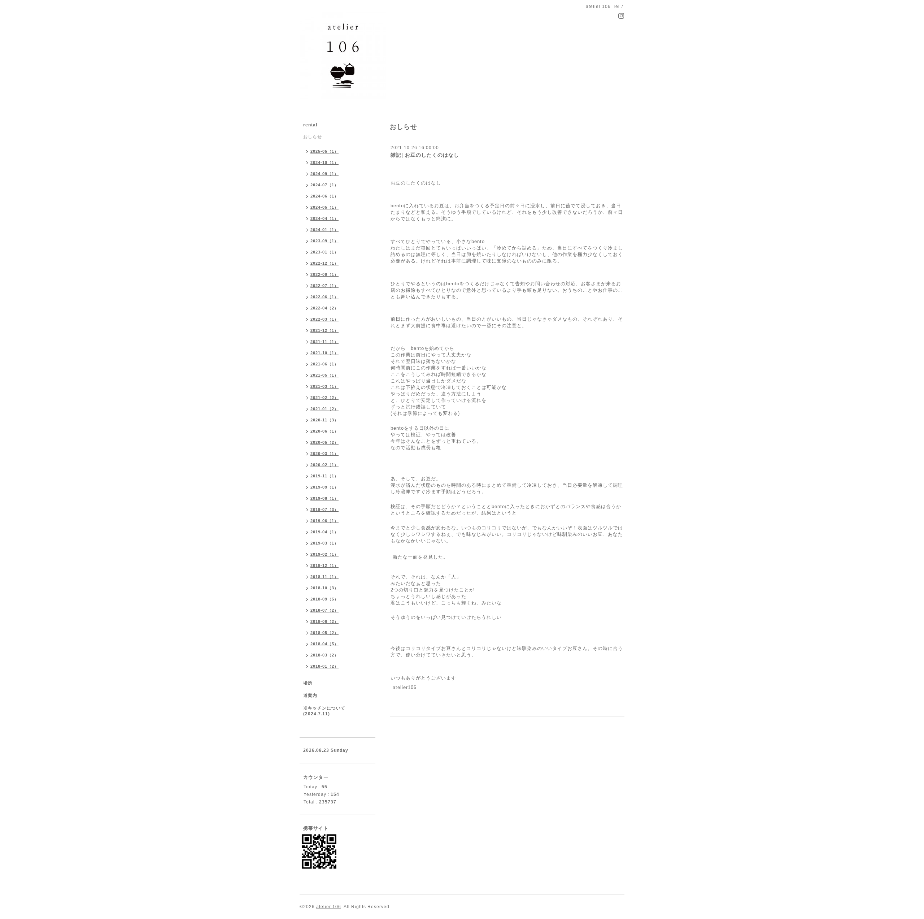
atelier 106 (328, 906)
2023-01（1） (324, 252)
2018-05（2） (324, 632)
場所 (308, 682)
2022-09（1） (324, 274)
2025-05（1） (324, 151)
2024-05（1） (324, 207)
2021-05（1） (324, 375)
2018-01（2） (324, 666)
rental (310, 124)
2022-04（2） (324, 308)
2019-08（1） (324, 498)
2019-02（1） (324, 554)
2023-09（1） (324, 241)
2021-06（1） (324, 364)
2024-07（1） (324, 185)
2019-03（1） (324, 543)
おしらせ (312, 136)
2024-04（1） (324, 218)
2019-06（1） (324, 521)
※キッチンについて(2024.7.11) (324, 711)
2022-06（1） (324, 297)
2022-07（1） (324, 285)
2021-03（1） (324, 386)
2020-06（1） (324, 431)
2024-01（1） (324, 229)
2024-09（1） (324, 174)
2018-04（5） (324, 644)
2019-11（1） (324, 476)
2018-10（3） (324, 588)
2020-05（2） (324, 442)
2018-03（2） (324, 655)
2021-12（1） (324, 330)
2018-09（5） (324, 599)
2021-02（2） (324, 397)
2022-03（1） (324, 319)
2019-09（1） (324, 487)
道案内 (310, 695)
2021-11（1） (324, 341)
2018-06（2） (324, 621)
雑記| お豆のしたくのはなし (425, 155)
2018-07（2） (324, 610)
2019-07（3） (324, 509)
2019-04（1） (324, 532)
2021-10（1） (324, 353)
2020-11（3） (324, 420)
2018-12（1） (324, 565)
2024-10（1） (324, 162)
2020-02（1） (324, 465)
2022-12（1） (324, 263)
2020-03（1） (324, 453)
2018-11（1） (324, 577)
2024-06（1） (324, 196)
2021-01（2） (324, 409)
